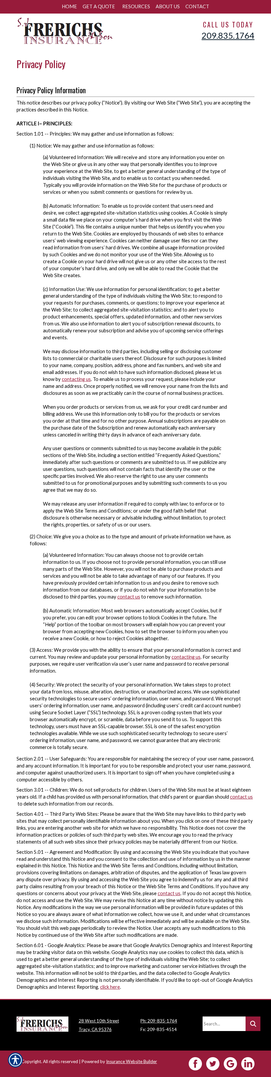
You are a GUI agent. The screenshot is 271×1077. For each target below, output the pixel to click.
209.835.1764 (228, 35)
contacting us (76, 379)
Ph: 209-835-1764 (158, 1020)
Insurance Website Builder (131, 1061)
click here (110, 987)
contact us (128, 597)
